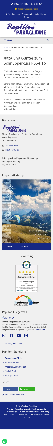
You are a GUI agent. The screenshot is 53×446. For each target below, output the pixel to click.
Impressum (13, 414)
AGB (5, 414)
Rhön (8, 14)
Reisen (26, 17)
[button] (10, 389)
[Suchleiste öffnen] (48, 40)
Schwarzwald (27, 14)
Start (6, 47)
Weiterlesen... (41, 329)
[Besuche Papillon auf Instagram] (5, 335)
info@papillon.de (12, 149)
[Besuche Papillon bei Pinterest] (27, 335)
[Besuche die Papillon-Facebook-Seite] (12, 335)
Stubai (37, 14)
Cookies (33, 414)
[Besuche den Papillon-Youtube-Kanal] (20, 335)
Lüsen (43, 14)
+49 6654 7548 (11, 145)
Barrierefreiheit (43, 414)
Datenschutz (23, 414)
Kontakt (27, 417)
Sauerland (16, 14)
